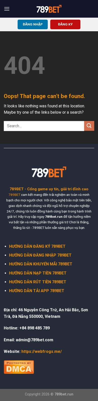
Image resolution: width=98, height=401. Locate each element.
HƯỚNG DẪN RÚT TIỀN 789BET (37, 282)
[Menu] (7, 9)
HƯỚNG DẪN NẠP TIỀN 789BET (38, 273)
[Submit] (89, 126)
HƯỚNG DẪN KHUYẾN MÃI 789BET (40, 264)
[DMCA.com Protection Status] (19, 366)
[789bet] (49, 9)
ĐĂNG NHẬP (33, 24)
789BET (14, 195)
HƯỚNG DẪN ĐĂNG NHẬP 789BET (40, 255)
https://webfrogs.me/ (41, 351)
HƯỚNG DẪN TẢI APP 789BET (36, 290)
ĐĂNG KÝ (65, 24)
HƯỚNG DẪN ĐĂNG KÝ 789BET (37, 246)
